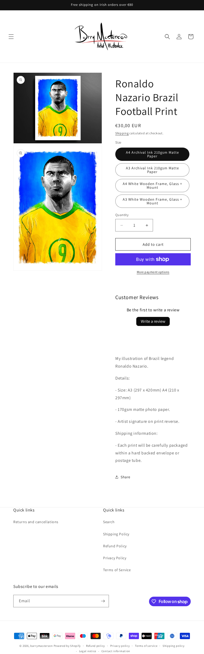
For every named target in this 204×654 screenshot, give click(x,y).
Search (109, 521)
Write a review (153, 321)
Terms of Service (117, 569)
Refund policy (95, 646)
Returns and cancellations (35, 521)
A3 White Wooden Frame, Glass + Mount (152, 201)
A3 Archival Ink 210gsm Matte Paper (152, 170)
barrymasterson (41, 646)
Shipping (122, 133)
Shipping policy (174, 646)
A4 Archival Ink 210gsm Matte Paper (152, 154)
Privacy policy (120, 646)
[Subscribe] (103, 601)
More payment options (153, 272)
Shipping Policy (116, 534)
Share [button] (125, 477)
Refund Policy (115, 546)
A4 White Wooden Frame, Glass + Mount (152, 185)
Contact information (115, 651)
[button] (11, 36)
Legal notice (87, 651)
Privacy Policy (114, 558)
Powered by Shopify (67, 646)
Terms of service (146, 646)
